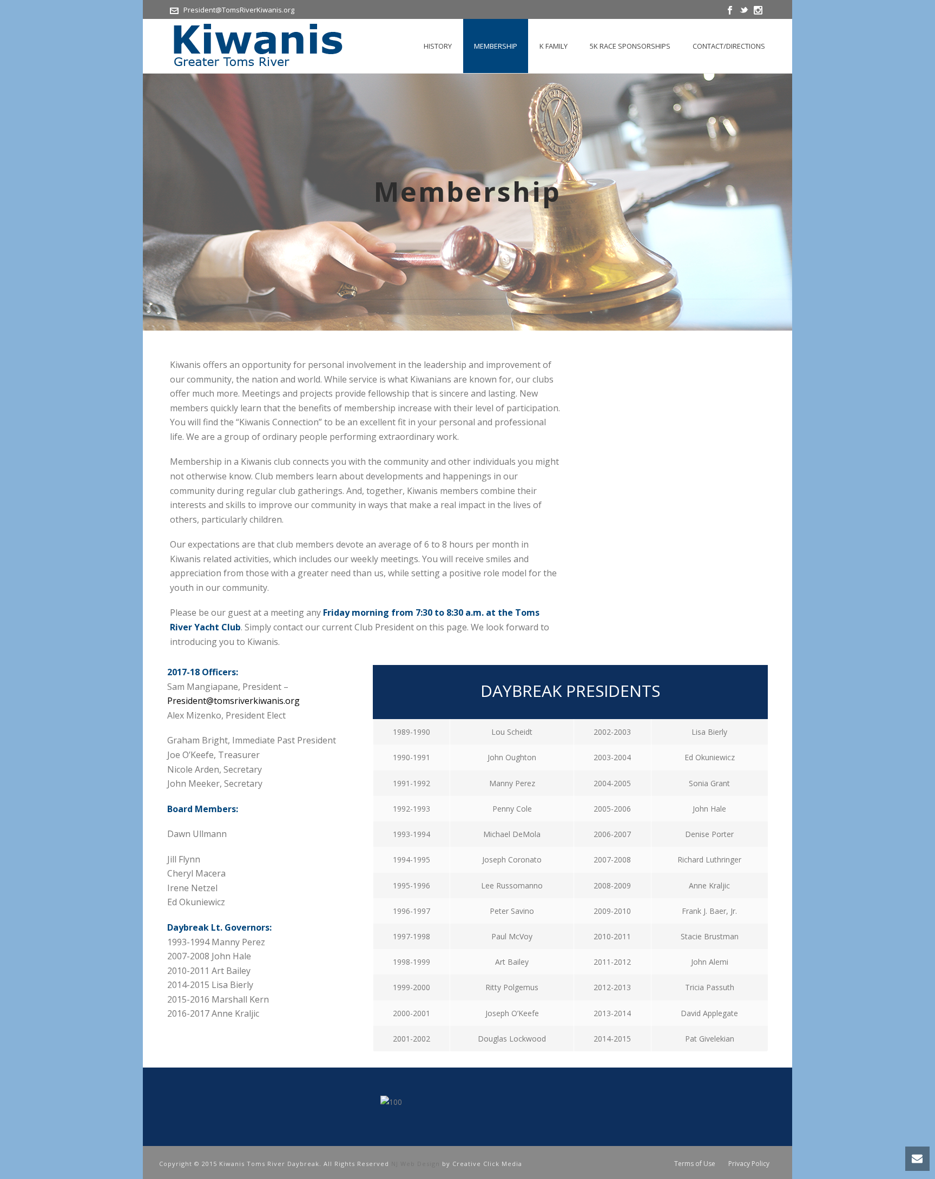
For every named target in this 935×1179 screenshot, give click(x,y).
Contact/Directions (729, 46)
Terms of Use (694, 1164)
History (438, 46)
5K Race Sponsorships (630, 46)
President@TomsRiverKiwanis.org (238, 10)
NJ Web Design (415, 1164)
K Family (553, 46)
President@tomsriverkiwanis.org (233, 701)
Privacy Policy (748, 1164)
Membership (495, 46)
